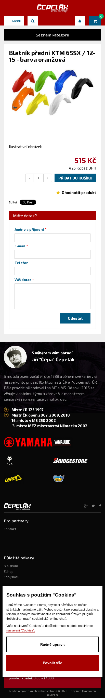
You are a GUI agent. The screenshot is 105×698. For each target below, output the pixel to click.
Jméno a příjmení (29, 229)
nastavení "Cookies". (20, 630)
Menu (16, 21)
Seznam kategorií (52, 34)
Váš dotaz (23, 280)
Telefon (22, 263)
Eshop (9, 572)
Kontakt (10, 529)
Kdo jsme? (12, 577)
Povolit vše (52, 663)
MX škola (11, 566)
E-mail (20, 246)
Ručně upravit (52, 644)
